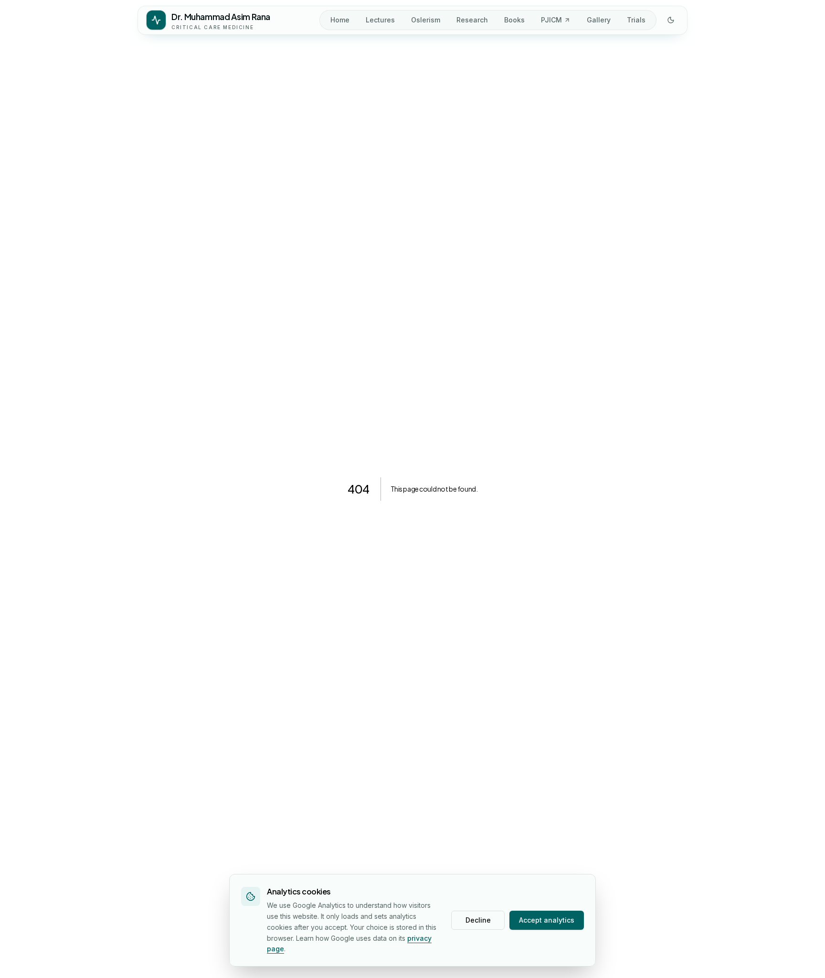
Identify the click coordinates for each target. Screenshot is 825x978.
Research (472, 20)
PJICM (551, 20)
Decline (478, 920)
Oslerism (425, 20)
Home (339, 20)
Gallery (599, 20)
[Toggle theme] (670, 20)
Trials (636, 20)
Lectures (380, 20)
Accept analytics (546, 920)
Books (514, 20)
